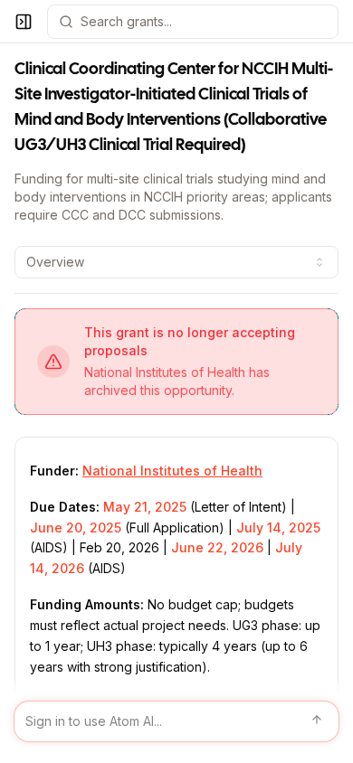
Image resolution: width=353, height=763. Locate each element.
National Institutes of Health (172, 470)
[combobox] (176, 262)
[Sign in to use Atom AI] (176, 721)
